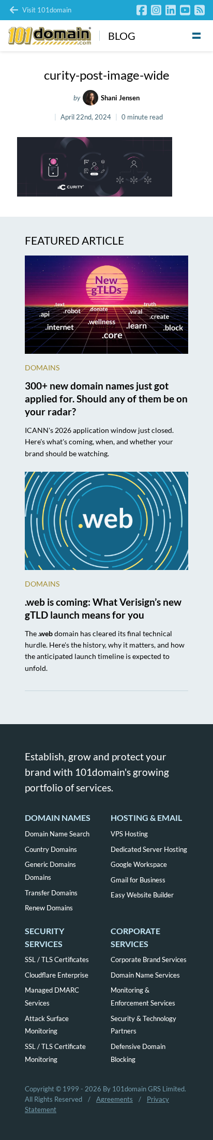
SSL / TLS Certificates (57, 959)
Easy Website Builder (142, 895)
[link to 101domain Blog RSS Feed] (199, 10)
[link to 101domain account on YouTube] (185, 10)
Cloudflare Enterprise (56, 975)
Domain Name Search (57, 834)
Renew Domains (49, 908)
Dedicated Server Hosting (149, 849)
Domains (42, 367)
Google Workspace (139, 864)
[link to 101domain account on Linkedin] (170, 10)
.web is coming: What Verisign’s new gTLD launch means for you (103, 608)
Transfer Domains (51, 893)
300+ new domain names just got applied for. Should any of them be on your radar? (106, 398)
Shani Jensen (120, 98)
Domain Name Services (145, 975)
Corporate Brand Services (149, 959)
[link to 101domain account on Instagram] (156, 10)
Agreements (114, 1099)
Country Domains (51, 849)
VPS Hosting (129, 834)
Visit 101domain (46, 10)
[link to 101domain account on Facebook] (141, 10)
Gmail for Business (138, 880)
